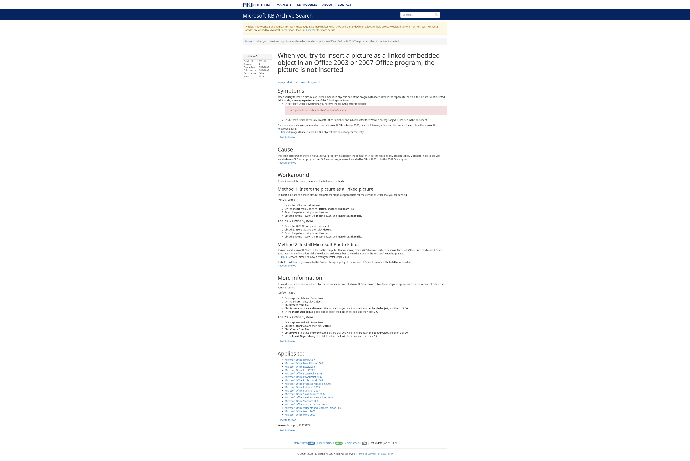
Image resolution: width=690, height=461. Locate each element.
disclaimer (311, 30)
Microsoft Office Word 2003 (300, 411)
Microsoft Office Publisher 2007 (302, 390)
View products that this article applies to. (300, 82)
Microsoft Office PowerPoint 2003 (303, 373)
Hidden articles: (326, 443)
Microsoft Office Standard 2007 (302, 401)
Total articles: (300, 443)
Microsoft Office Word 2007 (300, 414)
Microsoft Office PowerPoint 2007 (303, 377)
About (327, 5)
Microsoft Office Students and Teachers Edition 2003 (313, 408)
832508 (285, 132)
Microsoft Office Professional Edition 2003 (308, 383)
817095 (285, 257)
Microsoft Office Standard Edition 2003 (306, 404)
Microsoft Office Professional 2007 (304, 380)
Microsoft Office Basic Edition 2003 (304, 363)
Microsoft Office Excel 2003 (300, 366)
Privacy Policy (385, 453)
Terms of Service (366, 453)
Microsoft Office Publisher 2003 (302, 387)
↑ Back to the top (287, 137)
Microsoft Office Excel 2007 (300, 370)
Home (248, 41)
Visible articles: (353, 443)
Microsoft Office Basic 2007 (300, 359)
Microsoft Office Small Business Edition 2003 (309, 397)
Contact (344, 5)
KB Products (307, 5)
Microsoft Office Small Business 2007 (305, 394)
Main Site (284, 5)
